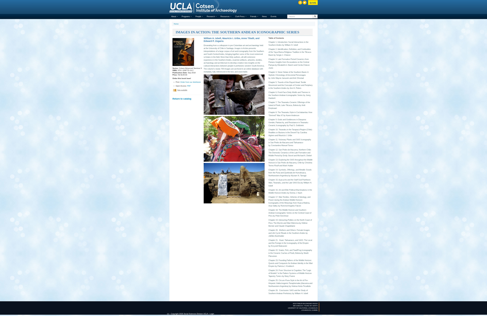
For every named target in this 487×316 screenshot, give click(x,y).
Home (176, 24)
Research (211, 16)
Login (212, 314)
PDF (189, 86)
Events (273, 16)
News (264, 16)
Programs (186, 16)
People (198, 16)
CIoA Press (240, 16)
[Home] (203, 7)
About (174, 16)
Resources (225, 16)
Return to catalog (181, 99)
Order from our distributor (190, 82)
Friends (253, 16)
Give (313, 3)
